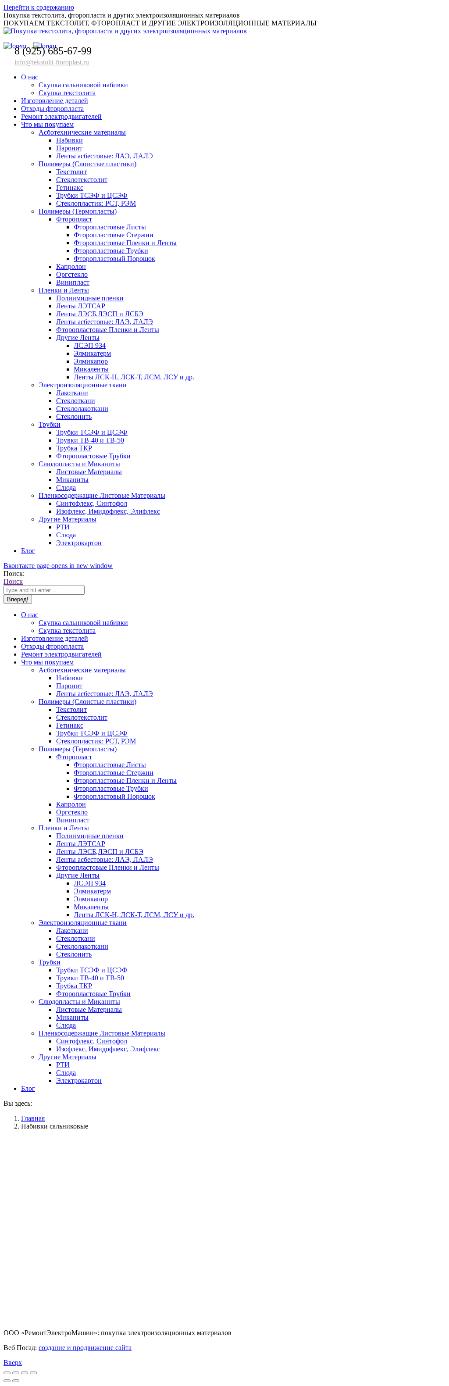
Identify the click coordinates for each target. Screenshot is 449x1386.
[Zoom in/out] (33, 1373)
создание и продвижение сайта (85, 1347)
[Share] (15, 1373)
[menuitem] (29, 77)
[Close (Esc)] (7, 1373)
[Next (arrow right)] (15, 1380)
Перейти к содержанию (39, 7)
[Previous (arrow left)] (7, 1380)
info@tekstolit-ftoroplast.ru (51, 62)
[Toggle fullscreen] (24, 1373)
